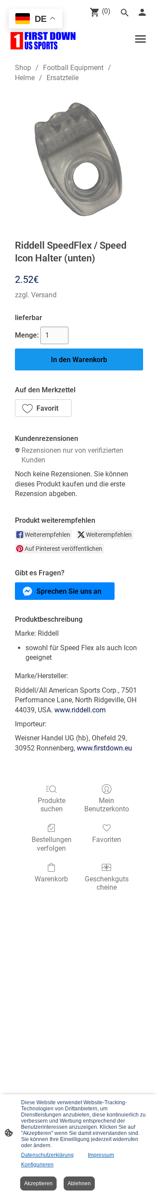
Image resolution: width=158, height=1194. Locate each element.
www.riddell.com (80, 710)
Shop (23, 67)
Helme (25, 78)
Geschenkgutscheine (107, 883)
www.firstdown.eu (104, 748)
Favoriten (106, 839)
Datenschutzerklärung (47, 1155)
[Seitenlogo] (43, 40)
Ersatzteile (63, 78)
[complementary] (35, 19)
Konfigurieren (37, 1165)
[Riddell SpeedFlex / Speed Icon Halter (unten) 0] (79, 159)
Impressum (101, 1155)
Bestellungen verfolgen (52, 843)
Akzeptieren (38, 1183)
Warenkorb (51, 879)
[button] (43, 408)
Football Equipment (73, 67)
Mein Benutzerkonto (106, 804)
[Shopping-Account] (142, 12)
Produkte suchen (51, 804)
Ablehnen (79, 1183)
